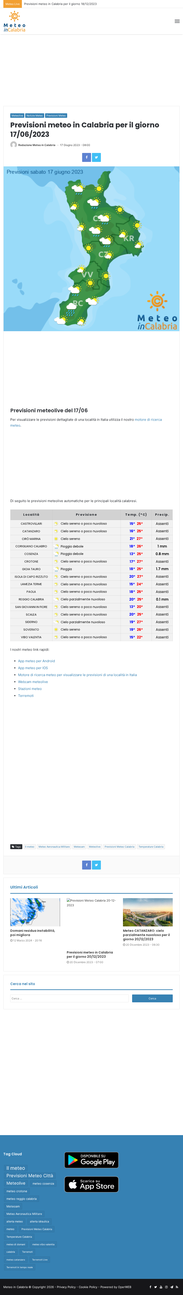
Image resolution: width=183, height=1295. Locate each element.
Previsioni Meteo (56, 115)
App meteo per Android (36, 661)
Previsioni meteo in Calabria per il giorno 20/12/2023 (90, 954)
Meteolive (17, 115)
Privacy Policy (66, 1287)
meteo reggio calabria (21, 1199)
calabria (10, 1251)
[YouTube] (161, 1287)
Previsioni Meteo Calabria (119, 846)
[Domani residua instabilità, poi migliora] (35, 912)
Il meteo (29, 846)
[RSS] (177, 1287)
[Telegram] (171, 1287)
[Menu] (177, 21)
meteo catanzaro (15, 1259)
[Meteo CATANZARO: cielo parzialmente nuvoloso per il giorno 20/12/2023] (148, 912)
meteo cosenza (43, 1183)
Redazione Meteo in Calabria (36, 145)
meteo (10, 1229)
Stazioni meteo (30, 689)
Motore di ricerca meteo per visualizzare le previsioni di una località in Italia (77, 675)
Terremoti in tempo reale (19, 1267)
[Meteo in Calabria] (14, 21)
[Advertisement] (91, 70)
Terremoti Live (40, 1259)
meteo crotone (16, 1191)
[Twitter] (96, 157)
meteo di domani (15, 1244)
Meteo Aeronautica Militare (54, 846)
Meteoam (79, 846)
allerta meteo (14, 1221)
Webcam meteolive (33, 682)
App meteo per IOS (33, 668)
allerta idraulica (39, 1221)
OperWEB (124, 1287)
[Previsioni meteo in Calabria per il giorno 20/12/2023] (91, 923)
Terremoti (26, 696)
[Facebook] (86, 157)
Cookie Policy (88, 1287)
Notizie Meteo (35, 115)
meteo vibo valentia (43, 1244)
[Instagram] (166, 1287)
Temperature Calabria (151, 846)
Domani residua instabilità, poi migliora (32, 932)
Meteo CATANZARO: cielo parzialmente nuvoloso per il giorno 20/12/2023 (146, 934)
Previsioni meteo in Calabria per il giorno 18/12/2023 (60, 4)
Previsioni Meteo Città (29, 1175)
